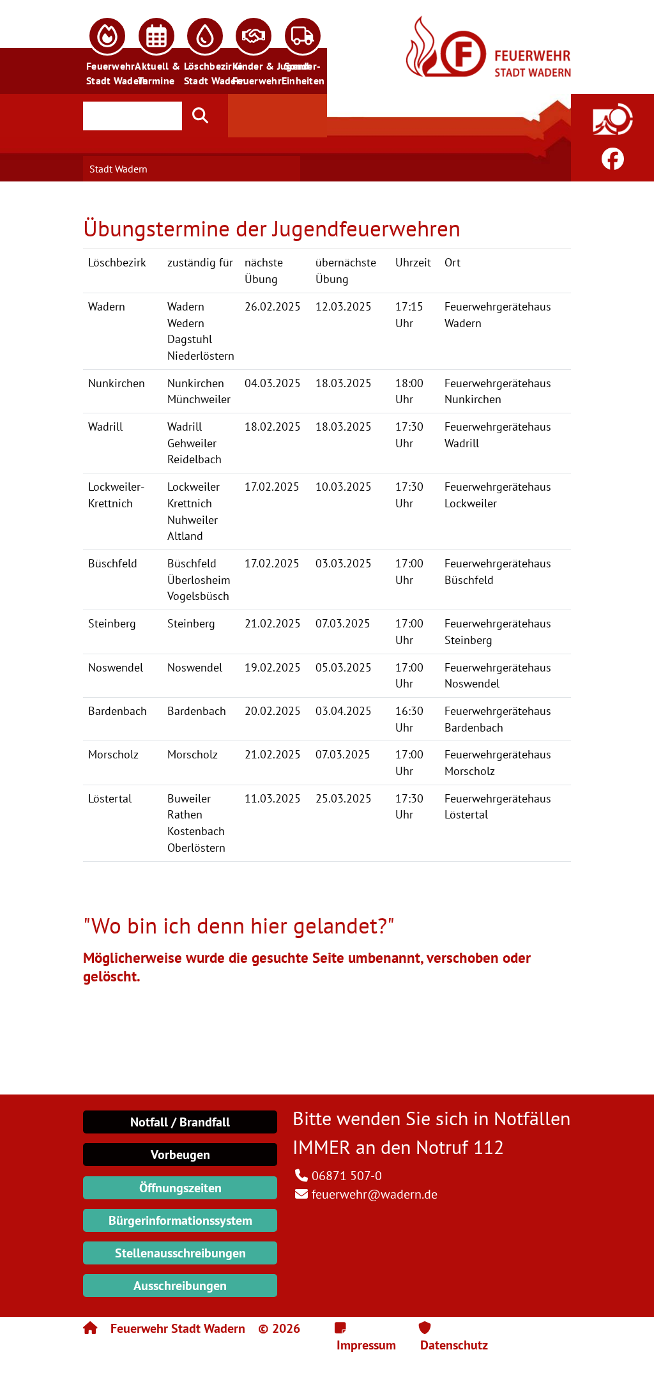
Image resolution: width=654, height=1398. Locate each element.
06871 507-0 (347, 1175)
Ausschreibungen (180, 1285)
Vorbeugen (180, 1154)
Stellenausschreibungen (180, 1253)
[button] (107, 47)
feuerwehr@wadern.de (374, 1194)
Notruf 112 (460, 1146)
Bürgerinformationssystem (180, 1220)
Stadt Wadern (118, 168)
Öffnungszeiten (180, 1187)
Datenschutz (454, 1345)
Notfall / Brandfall (180, 1122)
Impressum (366, 1345)
